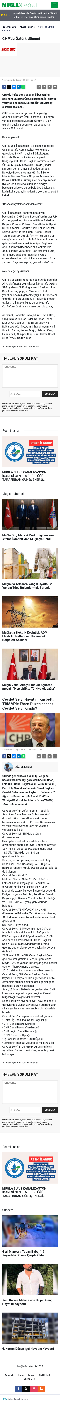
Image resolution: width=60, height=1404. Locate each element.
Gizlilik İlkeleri (45, 1375)
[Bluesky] (14, 87)
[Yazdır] (39, 87)
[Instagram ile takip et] (34, 1389)
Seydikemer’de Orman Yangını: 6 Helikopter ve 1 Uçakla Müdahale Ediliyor (36, 15)
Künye (21, 1375)
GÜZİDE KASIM (23, 766)
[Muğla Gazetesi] (19, 4)
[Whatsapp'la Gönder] (23, 87)
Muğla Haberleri (28, 27)
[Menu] (54, 5)
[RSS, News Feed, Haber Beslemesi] (41, 1389)
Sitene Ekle (29, 1379)
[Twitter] (9, 87)
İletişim (31, 1375)
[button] (44, 87)
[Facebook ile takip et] (18, 1389)
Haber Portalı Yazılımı (18, 1399)
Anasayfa (11, 27)
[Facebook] (4, 87)
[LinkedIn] (19, 87)
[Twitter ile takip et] (26, 1389)
